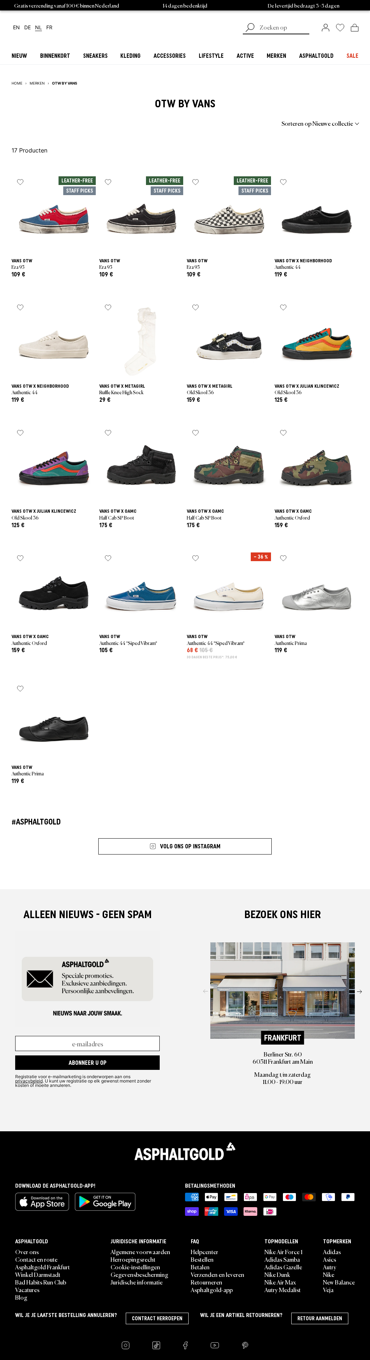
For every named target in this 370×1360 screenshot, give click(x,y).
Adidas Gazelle (283, 1267)
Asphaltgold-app (212, 1290)
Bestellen (202, 1259)
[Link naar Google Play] (105, 1202)
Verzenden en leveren (217, 1274)
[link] (326, 27)
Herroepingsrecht (133, 1259)
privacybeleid (29, 1081)
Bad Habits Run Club (40, 1282)
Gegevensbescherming (139, 1274)
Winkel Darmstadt (37, 1274)
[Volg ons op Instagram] (125, 1345)
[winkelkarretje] (354, 27)
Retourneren (206, 1282)
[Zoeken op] (250, 28)
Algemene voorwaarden (140, 1252)
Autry (329, 1267)
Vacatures (27, 1290)
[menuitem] (51, 123)
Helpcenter (204, 1252)
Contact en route (36, 1259)
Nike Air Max (280, 1282)
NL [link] (38, 27)
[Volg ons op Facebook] (185, 1345)
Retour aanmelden (319, 1318)
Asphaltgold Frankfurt (42, 1267)
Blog (21, 1297)
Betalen (200, 1267)
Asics (329, 1259)
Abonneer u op (88, 1062)
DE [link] (27, 27)
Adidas (332, 1252)
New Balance (339, 1282)
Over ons (27, 1252)
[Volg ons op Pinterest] (245, 1345)
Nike (328, 1274)
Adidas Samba (282, 1259)
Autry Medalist (282, 1290)
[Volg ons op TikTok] (156, 1345)
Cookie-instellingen (135, 1267)
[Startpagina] (185, 1151)
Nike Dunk (277, 1274)
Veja (328, 1290)
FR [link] (49, 27)
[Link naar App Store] (42, 1202)
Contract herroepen (157, 1318)
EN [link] (16, 27)
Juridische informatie (137, 1282)
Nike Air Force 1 (283, 1252)
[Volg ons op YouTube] (215, 1345)
